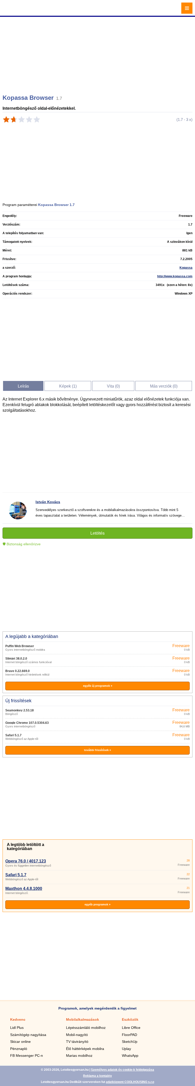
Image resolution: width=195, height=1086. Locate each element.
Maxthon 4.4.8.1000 (23, 888)
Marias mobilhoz (79, 1055)
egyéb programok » (97, 904)
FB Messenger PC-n (26, 1055)
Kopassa (186, 267)
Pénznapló (18, 1049)
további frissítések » (97, 750)
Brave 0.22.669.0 (17, 671)
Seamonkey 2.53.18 (19, 710)
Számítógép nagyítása (28, 1035)
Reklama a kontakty (97, 1076)
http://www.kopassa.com (174, 276)
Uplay (126, 1049)
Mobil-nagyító (77, 1035)
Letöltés (97, 533)
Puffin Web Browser (19, 646)
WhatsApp (130, 1055)
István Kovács (48, 502)
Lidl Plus (17, 1028)
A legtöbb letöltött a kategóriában (25, 846)
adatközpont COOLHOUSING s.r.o (130, 1082)
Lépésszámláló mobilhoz (86, 1028)
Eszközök (130, 1019)
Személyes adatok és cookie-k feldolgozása (122, 1070)
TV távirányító (77, 1042)
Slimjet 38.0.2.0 (16, 658)
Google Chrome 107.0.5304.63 (27, 723)
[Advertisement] (98, 53)
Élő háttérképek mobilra (85, 1049)
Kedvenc (17, 1019)
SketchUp (129, 1042)
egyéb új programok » (97, 685)
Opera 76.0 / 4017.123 (25, 861)
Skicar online (20, 1042)
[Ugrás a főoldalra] (18, 11)
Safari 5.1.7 (13, 735)
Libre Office (131, 1028)
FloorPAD (129, 1035)
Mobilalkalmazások (82, 1019)
